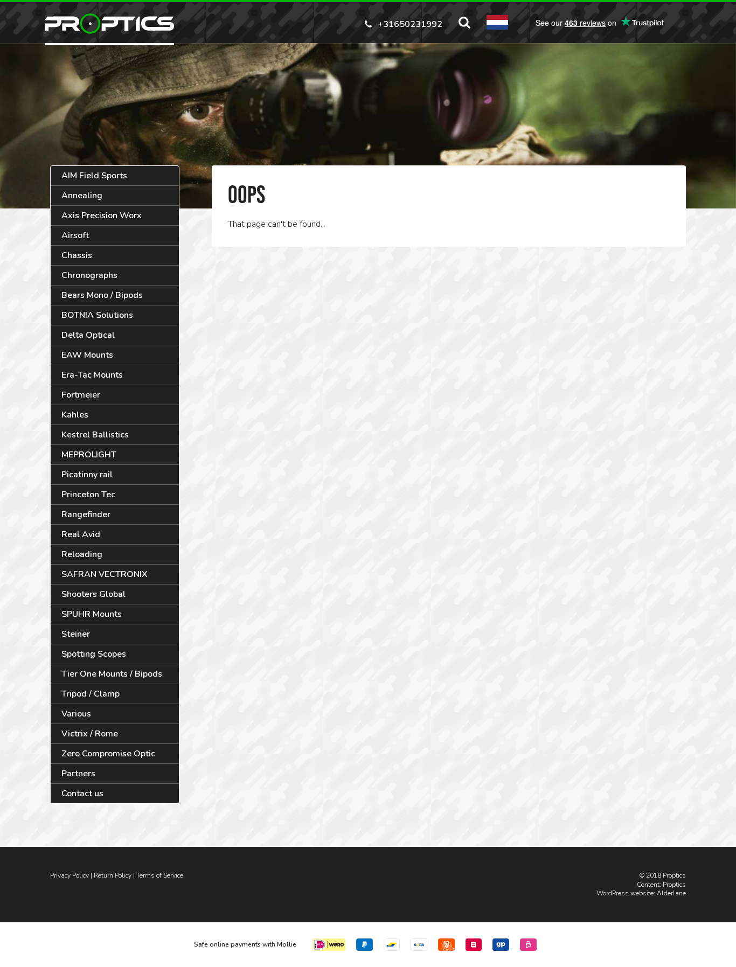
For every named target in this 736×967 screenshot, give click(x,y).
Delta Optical (88, 335)
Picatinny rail (87, 475)
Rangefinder (85, 514)
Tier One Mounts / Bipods (111, 674)
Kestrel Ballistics (95, 435)
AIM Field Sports (94, 176)
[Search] (464, 23)
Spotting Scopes (93, 654)
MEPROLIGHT (88, 455)
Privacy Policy (69, 875)
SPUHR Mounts (91, 614)
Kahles (74, 415)
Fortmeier (80, 395)
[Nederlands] (497, 22)
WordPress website (625, 893)
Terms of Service (159, 875)
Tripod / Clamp (90, 694)
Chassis (76, 255)
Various (76, 714)
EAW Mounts (87, 355)
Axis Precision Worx (101, 215)
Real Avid (80, 534)
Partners (78, 774)
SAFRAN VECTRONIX (104, 574)
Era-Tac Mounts (92, 375)
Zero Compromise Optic (108, 754)
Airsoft (75, 235)
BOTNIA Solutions (97, 315)
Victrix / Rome (89, 734)
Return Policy (112, 875)
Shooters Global (93, 594)
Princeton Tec (88, 494)
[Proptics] (109, 23)
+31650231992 (410, 23)
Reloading (81, 554)
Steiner (75, 634)
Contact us (82, 793)
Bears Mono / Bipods (102, 295)
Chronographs (89, 275)
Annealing (81, 195)
